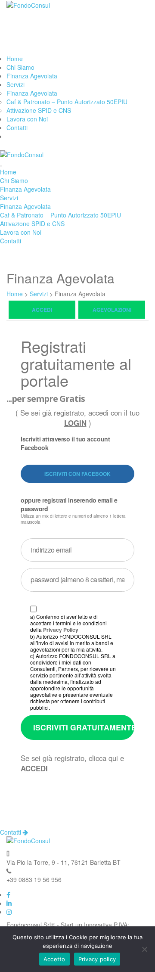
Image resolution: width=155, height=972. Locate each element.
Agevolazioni (112, 310)
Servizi (15, 84)
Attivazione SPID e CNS (38, 110)
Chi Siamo (20, 67)
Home (14, 58)
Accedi (42, 310)
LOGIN (75, 423)
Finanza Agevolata (31, 75)
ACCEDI (34, 768)
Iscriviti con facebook (77, 474)
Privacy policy (97, 959)
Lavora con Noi (27, 119)
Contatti (17, 127)
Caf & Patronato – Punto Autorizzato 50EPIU (66, 101)
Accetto (54, 959)
